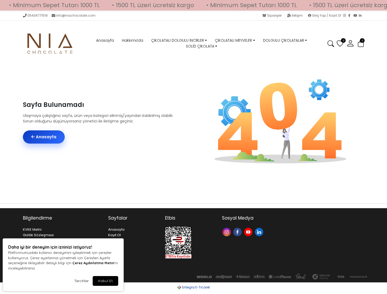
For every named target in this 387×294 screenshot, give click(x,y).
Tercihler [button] (81, 280)
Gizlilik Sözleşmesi (38, 235)
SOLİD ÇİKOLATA (200, 46)
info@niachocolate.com (76, 15)
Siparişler (274, 15)
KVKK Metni (32, 229)
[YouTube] (356, 15)
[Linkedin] (259, 231)
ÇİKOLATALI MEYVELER (233, 40)
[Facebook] (351, 15)
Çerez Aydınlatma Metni (93, 263)
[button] (361, 44)
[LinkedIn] (361, 15)
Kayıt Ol (114, 235)
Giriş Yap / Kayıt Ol (326, 15)
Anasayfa (105, 40)
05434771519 (37, 15)
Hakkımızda (132, 40)
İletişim (297, 15)
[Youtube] (249, 231)
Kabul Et (105, 280)
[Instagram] (345, 15)
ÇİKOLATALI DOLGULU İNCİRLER (177, 40)
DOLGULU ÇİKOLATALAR (283, 40)
